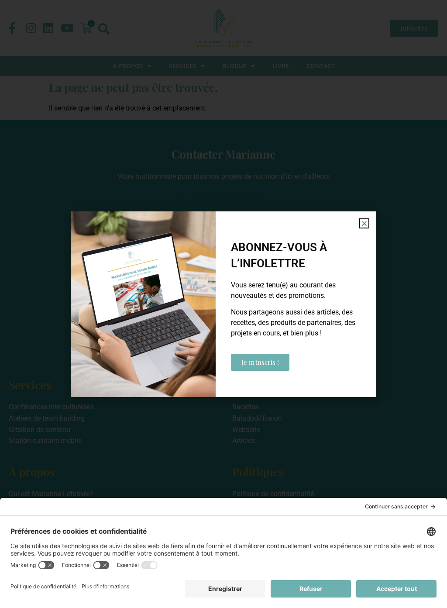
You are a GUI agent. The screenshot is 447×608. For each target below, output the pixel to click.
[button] (364, 223)
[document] (223, 304)
